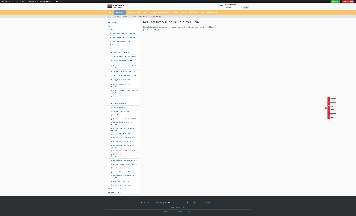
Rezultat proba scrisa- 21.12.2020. (123, 168)
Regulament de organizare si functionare (123, 33)
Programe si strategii (117, 189)
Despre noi (119, 13)
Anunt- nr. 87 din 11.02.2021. (121, 134)
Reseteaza (332, 117)
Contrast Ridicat (333, 98)
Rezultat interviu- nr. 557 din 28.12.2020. (125, 151)
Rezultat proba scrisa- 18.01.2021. (123, 141)
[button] (124, 12)
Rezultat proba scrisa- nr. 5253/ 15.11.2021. (121, 80)
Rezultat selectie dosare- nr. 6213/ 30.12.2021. (122, 61)
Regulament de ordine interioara (121, 41)
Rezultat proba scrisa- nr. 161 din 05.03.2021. (121, 123)
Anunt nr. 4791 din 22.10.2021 (122, 96)
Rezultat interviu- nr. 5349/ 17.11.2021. (124, 75)
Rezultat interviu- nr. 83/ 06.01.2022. (124, 52)
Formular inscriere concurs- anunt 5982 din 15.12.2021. (124, 66)
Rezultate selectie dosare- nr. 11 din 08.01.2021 (122, 146)
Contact (175, 13)
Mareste (331, 103)
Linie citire (332, 114)
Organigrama (116, 45)
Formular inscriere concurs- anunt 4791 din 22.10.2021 (124, 91)
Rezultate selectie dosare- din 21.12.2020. (125, 160)
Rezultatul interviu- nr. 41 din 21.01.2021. (125, 137)
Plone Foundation (180, 202)
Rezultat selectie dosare (120, 107)
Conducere (114, 26)
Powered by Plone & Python (178, 207)
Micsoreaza (331, 109)
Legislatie (113, 22)
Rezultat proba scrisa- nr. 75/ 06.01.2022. (125, 56)
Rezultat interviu (118, 100)
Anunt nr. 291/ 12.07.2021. (121, 111)
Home (110, 13)
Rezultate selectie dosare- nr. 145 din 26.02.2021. (122, 129)
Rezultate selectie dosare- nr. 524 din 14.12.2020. (122, 176)
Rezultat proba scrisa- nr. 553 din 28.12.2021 (121, 155)
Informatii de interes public (136, 13)
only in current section (231, 4)
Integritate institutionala (189, 13)
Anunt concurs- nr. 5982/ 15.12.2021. (124, 71)
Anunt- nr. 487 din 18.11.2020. (122, 185)
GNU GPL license (210, 202)
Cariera (134, 16)
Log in (221, 5)
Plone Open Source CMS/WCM (153, 202)
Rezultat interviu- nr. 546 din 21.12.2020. (125, 164)
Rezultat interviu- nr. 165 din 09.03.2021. (125, 119)
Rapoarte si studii (116, 192)
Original (331, 106)
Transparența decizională (159, 13)
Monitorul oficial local (209, 13)
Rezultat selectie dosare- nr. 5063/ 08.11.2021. (122, 85)
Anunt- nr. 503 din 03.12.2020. (122, 181)
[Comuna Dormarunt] (116, 6)
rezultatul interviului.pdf (152, 30)
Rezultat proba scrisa (119, 103)
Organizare (125, 16)
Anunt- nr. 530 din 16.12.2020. (122, 172)
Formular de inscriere (119, 115)
